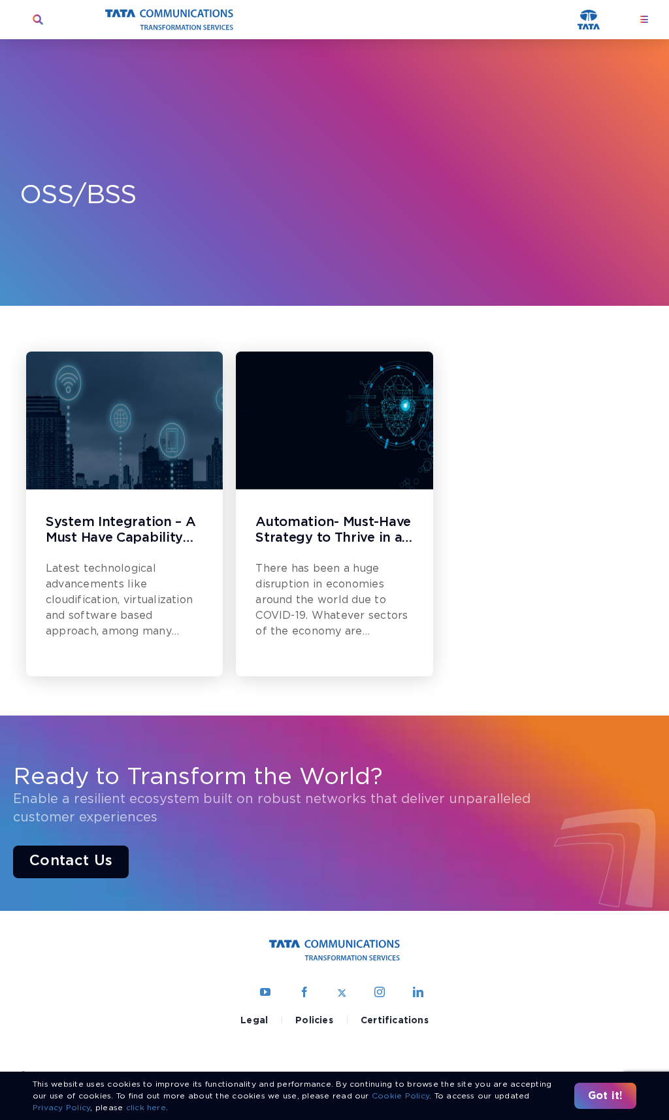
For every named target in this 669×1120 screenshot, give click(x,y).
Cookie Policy (400, 1095)
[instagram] (379, 992)
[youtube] (265, 992)
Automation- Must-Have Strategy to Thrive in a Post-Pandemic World (333, 531)
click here (146, 1107)
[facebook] (304, 992)
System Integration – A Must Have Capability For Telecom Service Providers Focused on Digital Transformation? (123, 531)
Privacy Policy (61, 1107)
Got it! (605, 1095)
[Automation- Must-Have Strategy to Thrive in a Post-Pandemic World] (334, 420)
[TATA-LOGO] (589, 14)
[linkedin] (418, 992)
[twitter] (342, 992)
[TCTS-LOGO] (169, 14)
